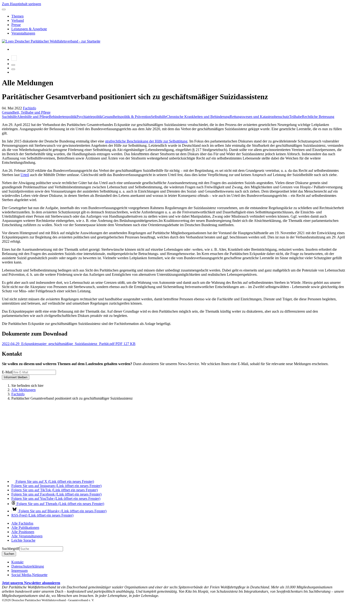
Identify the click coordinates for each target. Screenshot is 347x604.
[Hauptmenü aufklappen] (4, 9)
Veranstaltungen (23, 33)
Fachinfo (29, 108)
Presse (16, 25)
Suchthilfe (9, 117)
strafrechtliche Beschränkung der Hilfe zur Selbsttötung (146, 141)
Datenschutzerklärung (27, 566)
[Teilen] (13, 69)
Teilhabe (295, 117)
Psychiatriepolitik (89, 117)
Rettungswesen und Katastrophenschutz (259, 117)
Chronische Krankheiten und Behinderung (198, 117)
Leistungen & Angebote (29, 29)
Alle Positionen (22, 532)
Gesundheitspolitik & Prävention (126, 117)
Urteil (25, 175)
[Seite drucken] (13, 65)
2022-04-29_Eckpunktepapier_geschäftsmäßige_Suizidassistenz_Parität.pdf (68, 344)
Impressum (19, 571)
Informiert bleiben (15, 377)
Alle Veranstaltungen (26, 536)
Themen (17, 16)
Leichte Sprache (23, 540)
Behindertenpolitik (62, 117)
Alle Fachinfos (22, 523)
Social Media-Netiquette (29, 575)
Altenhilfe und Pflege (33, 117)
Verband (17, 20)
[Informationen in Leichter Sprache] (14, 59)
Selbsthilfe (158, 117)
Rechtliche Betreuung (318, 117)
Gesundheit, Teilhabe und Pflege (26, 112)
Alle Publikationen (25, 528)
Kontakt (17, 562)
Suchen (9, 554)
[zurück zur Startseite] (51, 41)
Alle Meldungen (23, 390)
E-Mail (7, 372)
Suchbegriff (10, 549)
